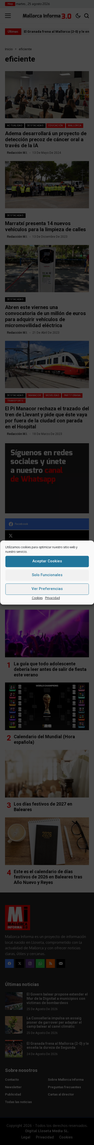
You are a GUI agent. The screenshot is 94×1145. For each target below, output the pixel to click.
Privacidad (52, 598)
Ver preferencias (47, 588)
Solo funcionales (47, 575)
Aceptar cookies (47, 561)
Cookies (37, 598)
